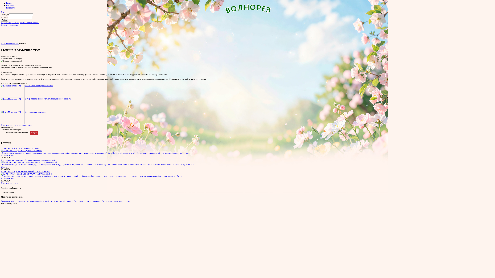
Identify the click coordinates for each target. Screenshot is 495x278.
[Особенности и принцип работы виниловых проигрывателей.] (29, 162)
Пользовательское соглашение (87, 201)
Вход (3, 12)
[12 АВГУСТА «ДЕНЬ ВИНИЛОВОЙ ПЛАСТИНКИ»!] (26, 174)
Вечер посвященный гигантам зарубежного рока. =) (48, 99)
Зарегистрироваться (10, 22)
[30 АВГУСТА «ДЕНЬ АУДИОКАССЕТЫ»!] (21, 151)
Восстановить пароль (29, 22)
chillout (4, 167)
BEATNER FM (7, 155)
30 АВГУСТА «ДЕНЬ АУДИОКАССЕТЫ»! (20, 148)
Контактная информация (61, 201)
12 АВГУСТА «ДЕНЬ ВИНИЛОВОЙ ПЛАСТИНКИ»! (25, 171)
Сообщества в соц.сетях (35, 112)
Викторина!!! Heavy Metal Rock (39, 86)
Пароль (4, 17)
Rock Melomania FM (10, 44)
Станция (5, 15)
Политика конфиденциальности (116, 201)
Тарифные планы (8, 201)
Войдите (34, 133)
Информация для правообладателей (33, 201)
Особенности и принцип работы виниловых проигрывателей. (28, 160)
